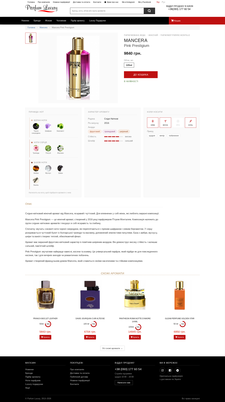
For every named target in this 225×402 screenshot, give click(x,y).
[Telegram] (177, 370)
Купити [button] (46, 337)
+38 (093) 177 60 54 (128, 369)
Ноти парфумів (32, 380)
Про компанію (44, 2)
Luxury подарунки (34, 384)
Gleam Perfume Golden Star (179, 318)
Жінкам (48, 20)
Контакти (97, 2)
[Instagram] (162, 370)
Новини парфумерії (61, 2)
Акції (27, 388)
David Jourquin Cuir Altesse (90, 318)
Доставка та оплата (81, 2)
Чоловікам (61, 20)
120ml (129, 65)
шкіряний (124, 131)
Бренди (37, 20)
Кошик (177, 20)
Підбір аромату (78, 20)
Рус (163, 2)
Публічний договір (79, 377)
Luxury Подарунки (97, 20)
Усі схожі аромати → (112, 348)
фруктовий (95, 131)
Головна (31, 2)
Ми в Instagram (128, 2)
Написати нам (123, 382)
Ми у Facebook (144, 2)
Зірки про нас (112, 2)
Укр (157, 2)
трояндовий (109, 131)
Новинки (25, 20)
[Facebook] (170, 370)
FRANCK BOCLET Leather (45, 318)
